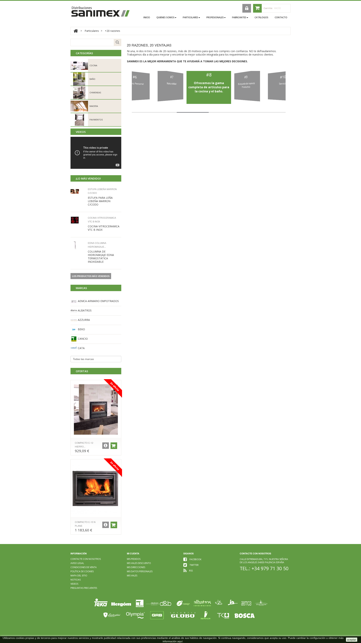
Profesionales (215, 17)
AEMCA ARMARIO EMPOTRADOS (98, 301)
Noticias (76, 579)
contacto (281, 17)
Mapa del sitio (79, 575)
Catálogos (261, 17)
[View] (105, 445)
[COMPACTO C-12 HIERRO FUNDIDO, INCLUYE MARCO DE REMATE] (96, 409)
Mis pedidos (133, 559)
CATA (81, 348)
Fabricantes (239, 17)
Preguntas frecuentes (84, 588)
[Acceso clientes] (246, 8)
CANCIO (82, 338)
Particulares (190, 17)
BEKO (81, 329)
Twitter (194, 565)
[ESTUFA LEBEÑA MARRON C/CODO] (78, 191)
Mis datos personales (139, 571)
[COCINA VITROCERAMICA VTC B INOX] (78, 220)
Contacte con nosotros (86, 559)
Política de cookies (82, 571)
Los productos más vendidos (91, 276)
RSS (191, 570)
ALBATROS (84, 310)
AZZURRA (83, 320)
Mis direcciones (136, 567)
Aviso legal (77, 563)
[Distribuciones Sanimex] (100, 11)
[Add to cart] (114, 445)
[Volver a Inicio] (76, 31)
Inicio (146, 17)
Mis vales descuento (139, 563)
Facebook (195, 559)
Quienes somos (165, 17)
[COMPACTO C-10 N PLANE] (96, 488)
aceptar (351, 639)
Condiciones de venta (84, 567)
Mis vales (132, 575)
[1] (78, 245)
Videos (81, 132)
